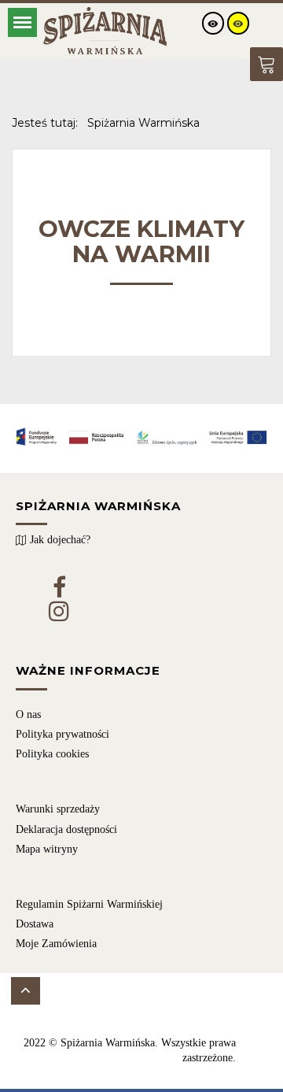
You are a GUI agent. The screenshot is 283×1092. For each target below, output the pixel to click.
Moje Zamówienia (56, 943)
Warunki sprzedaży (58, 809)
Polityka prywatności (62, 734)
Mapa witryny (47, 849)
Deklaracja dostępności (66, 829)
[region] (141, 777)
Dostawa (34, 924)
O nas (28, 714)
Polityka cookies (52, 754)
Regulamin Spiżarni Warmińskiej (89, 904)
